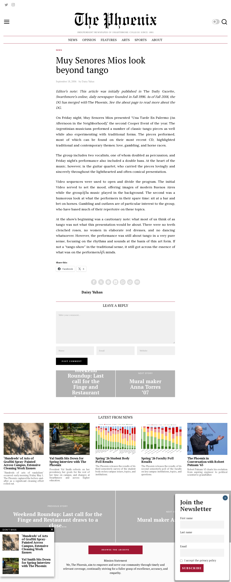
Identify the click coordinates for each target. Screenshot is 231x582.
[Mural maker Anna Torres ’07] (145, 383)
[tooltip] (6, 5)
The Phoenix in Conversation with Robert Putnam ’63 (205, 461)
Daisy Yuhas (88, 81)
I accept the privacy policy (200, 560)
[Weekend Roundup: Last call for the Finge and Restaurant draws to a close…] (85, 383)
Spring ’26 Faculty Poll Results (157, 460)
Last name (186, 532)
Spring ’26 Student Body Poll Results (112, 460)
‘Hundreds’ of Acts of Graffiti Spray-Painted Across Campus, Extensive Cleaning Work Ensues (22, 463)
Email (183, 546)
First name (186, 518)
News (59, 50)
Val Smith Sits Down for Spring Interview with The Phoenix (67, 461)
